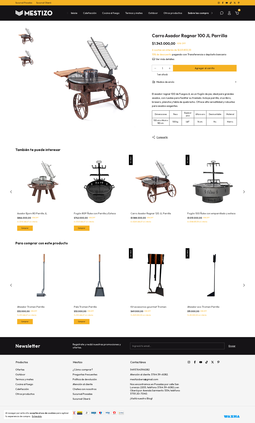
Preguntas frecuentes (85, 374)
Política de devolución (85, 379)
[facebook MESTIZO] (223, 2)
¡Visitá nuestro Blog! (141, 398)
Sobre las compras (199, 13)
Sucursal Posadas (23, 2)
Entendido (37, 416)
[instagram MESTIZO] (219, 2)
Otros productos (173, 13)
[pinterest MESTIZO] (239, 2)
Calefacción (89, 13)
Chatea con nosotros (84, 389)
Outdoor (153, 13)
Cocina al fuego (111, 13)
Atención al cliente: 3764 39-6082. (149, 374)
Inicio (74, 13)
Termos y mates (134, 13)
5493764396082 (140, 369)
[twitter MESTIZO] (235, 2)
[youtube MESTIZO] (227, 2)
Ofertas (19, 369)
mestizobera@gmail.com (144, 379)
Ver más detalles (164, 59)
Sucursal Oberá (43, 2)
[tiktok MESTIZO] (231, 2)
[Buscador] (222, 13)
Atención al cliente (83, 384)
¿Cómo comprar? (83, 369)
